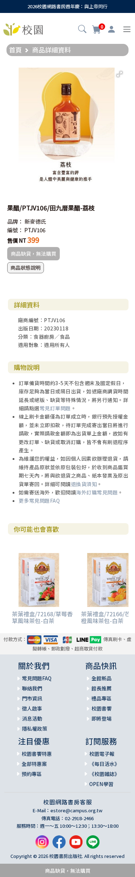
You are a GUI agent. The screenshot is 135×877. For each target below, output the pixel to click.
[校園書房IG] (42, 844)
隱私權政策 (34, 728)
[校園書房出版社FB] (59, 844)
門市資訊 (32, 698)
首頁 (15, 49)
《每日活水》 (104, 763)
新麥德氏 (35, 221)
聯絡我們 (32, 688)
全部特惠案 (34, 763)
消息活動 (32, 718)
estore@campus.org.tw (76, 810)
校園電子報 (101, 753)
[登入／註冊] (111, 29)
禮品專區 (101, 698)
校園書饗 (101, 708)
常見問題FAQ (36, 678)
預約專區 (32, 773)
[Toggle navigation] (127, 29)
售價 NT (16, 240)
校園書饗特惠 (37, 753)
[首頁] (23, 28)
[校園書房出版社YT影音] (76, 844)
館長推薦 (101, 688)
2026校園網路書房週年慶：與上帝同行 (67, 6)
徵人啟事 (32, 708)
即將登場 (101, 718)
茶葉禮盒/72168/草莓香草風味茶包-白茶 (42, 617)
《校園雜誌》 (104, 773)
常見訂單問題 (55, 408)
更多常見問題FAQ (39, 500)
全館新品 (101, 678)
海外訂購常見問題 (97, 492)
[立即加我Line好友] (93, 844)
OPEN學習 (101, 783)
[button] (82, 30)
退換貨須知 (84, 484)
